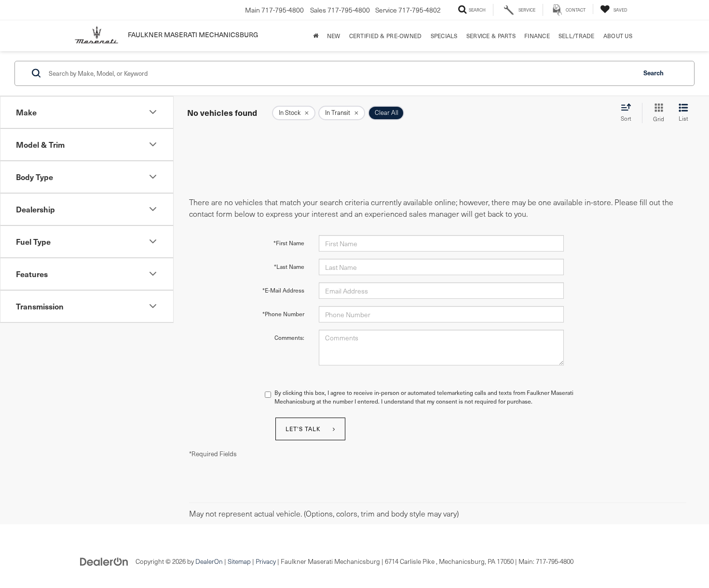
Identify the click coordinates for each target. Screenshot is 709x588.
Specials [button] (444, 35)
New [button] (334, 35)
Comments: (289, 337)
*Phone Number (283, 313)
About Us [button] (617, 35)
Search (653, 72)
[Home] (316, 35)
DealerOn (209, 561)
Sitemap (239, 561)
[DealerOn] (104, 561)
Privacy (266, 561)
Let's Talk (303, 428)
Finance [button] (537, 35)
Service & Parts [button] (491, 35)
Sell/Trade (577, 35)
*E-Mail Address (283, 290)
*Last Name (289, 266)
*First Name (288, 242)
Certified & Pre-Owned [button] (385, 35)
